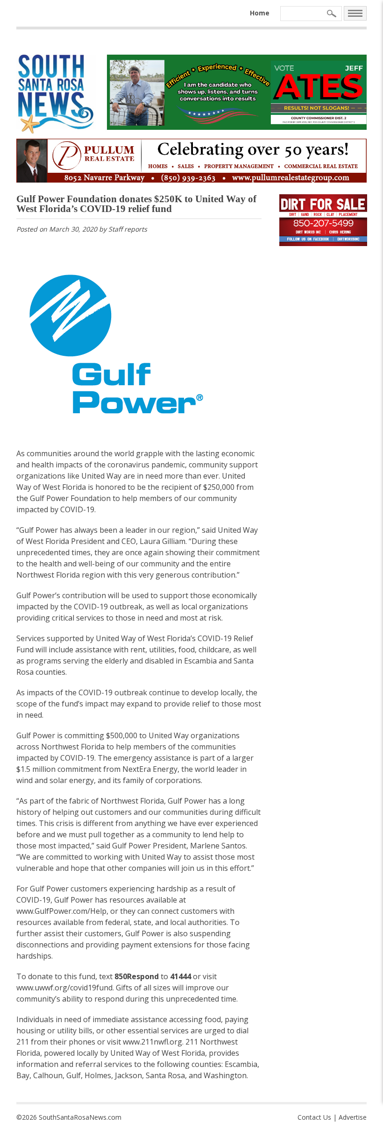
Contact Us (314, 1117)
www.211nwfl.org (152, 1042)
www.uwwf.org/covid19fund (64, 987)
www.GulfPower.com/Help (61, 911)
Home (260, 12)
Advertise (353, 1117)
